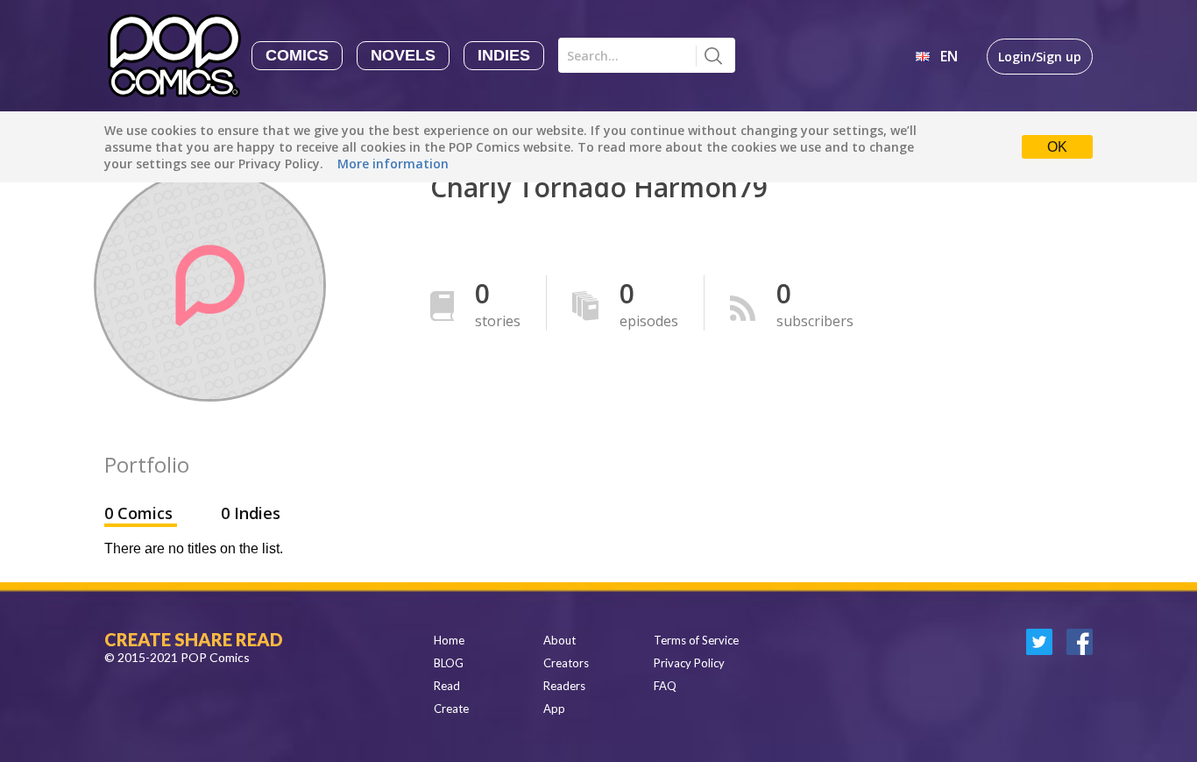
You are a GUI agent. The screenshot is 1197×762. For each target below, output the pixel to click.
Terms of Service (696, 640)
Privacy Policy (689, 663)
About (559, 640)
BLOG (449, 663)
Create (451, 708)
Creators (566, 663)
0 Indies (250, 512)
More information (393, 163)
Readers (564, 686)
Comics (297, 55)
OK (1057, 146)
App (554, 708)
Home (449, 640)
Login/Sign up (1039, 56)
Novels (403, 55)
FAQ (665, 686)
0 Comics (140, 512)
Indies (504, 55)
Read (447, 686)
